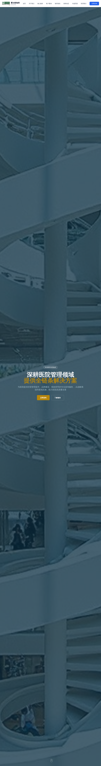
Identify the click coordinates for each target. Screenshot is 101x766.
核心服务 (40, 3)
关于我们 (31, 3)
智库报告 (57, 3)
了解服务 (57, 398)
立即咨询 (94, 3)
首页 (24, 3)
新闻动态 (66, 3)
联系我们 (83, 3)
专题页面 (75, 3)
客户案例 (49, 3)
